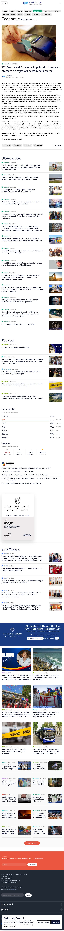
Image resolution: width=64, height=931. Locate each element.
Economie (11, 18)
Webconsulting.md (11, 889)
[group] (32, 348)
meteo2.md (15, 446)
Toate (5, 11)
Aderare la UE (47, 11)
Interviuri (35, 14)
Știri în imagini (46, 14)
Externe (27, 14)
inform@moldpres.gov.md (11, 882)
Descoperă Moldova (9, 14)
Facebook (8, 145)
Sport (20, 14)
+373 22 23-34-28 (7, 876)
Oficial (12, 11)
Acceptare (56, 922)
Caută (28, 895)
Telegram (39, 145)
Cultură (57, 11)
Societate (28, 11)
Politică (19, 11)
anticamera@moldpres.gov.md (12, 880)
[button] (59, 353)
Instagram (18, 145)
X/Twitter (29, 145)
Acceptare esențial (43, 922)
